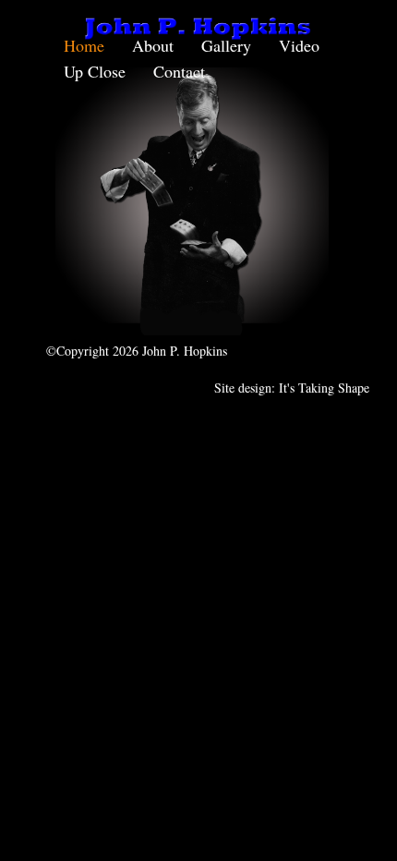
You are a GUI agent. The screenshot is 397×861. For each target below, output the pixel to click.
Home (84, 45)
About (153, 45)
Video (299, 45)
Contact (179, 71)
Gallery (226, 45)
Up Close (95, 71)
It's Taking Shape (324, 387)
